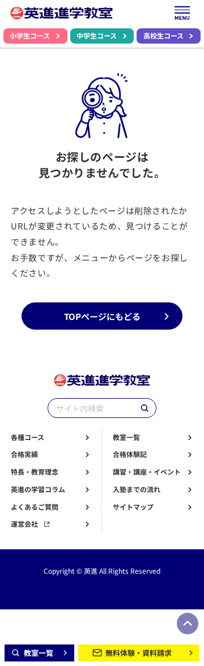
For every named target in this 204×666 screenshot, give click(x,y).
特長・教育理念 (34, 471)
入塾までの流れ (136, 489)
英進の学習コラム (38, 489)
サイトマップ (133, 506)
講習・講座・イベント (147, 471)
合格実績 (24, 454)
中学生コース (96, 35)
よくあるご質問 (34, 506)
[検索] (144, 408)
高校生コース (163, 35)
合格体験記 (130, 454)
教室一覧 (126, 437)
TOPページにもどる (102, 316)
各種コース (27, 437)
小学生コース (30, 35)
